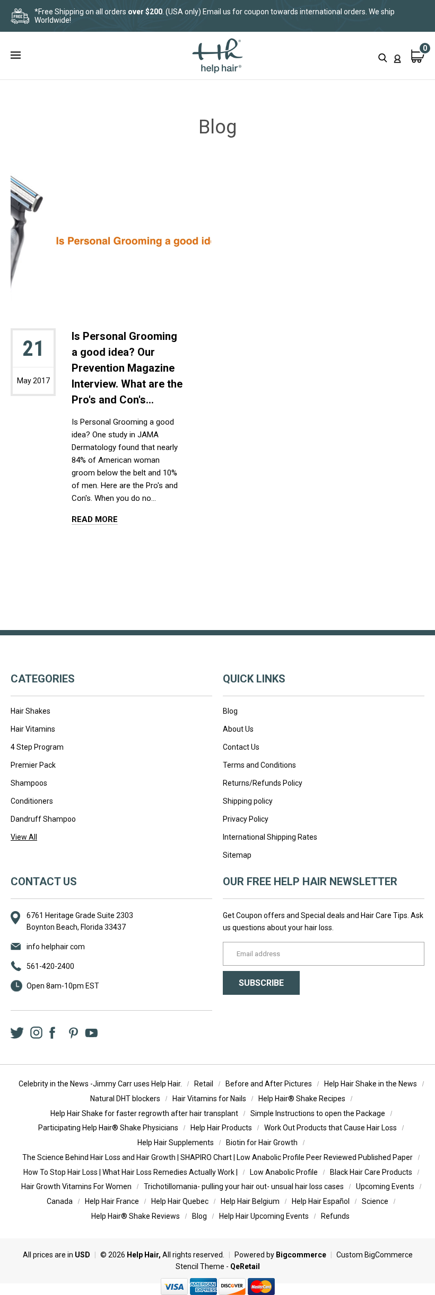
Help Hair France (112, 1201)
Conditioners (32, 801)
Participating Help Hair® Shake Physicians (108, 1127)
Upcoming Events (385, 1186)
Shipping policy (248, 801)
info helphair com (56, 946)
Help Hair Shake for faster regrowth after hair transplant (144, 1113)
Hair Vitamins (33, 729)
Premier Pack (33, 765)
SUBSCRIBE (261, 983)
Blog (230, 711)
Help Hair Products (221, 1127)
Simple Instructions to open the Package (317, 1113)
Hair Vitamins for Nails (209, 1098)
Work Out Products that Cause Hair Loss (330, 1127)
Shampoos (29, 783)
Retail (203, 1084)
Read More (95, 519)
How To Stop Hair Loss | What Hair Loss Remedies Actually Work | (130, 1172)
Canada (60, 1201)
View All (24, 837)
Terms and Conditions (259, 765)
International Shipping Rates (270, 837)
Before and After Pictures (268, 1084)
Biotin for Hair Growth (262, 1142)
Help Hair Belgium (250, 1201)
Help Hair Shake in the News (370, 1084)
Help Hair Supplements (175, 1142)
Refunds (335, 1216)
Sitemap (237, 855)
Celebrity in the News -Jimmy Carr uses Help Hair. (100, 1084)
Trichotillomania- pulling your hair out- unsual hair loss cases (244, 1186)
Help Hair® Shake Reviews (135, 1216)
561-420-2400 (50, 966)
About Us (238, 729)
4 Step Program (37, 747)
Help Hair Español (321, 1201)
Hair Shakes (30, 711)
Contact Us (241, 747)
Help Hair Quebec (179, 1201)
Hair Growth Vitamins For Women (76, 1186)
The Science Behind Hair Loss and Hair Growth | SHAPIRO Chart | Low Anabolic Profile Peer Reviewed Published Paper (217, 1157)
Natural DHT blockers (125, 1098)
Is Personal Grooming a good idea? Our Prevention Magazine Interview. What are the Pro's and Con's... (127, 368)
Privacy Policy (245, 819)
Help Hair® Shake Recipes (301, 1098)
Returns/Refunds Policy (262, 783)
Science (375, 1201)
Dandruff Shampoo (43, 819)
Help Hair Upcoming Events (264, 1216)
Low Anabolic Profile (284, 1172)
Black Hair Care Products (371, 1172)
